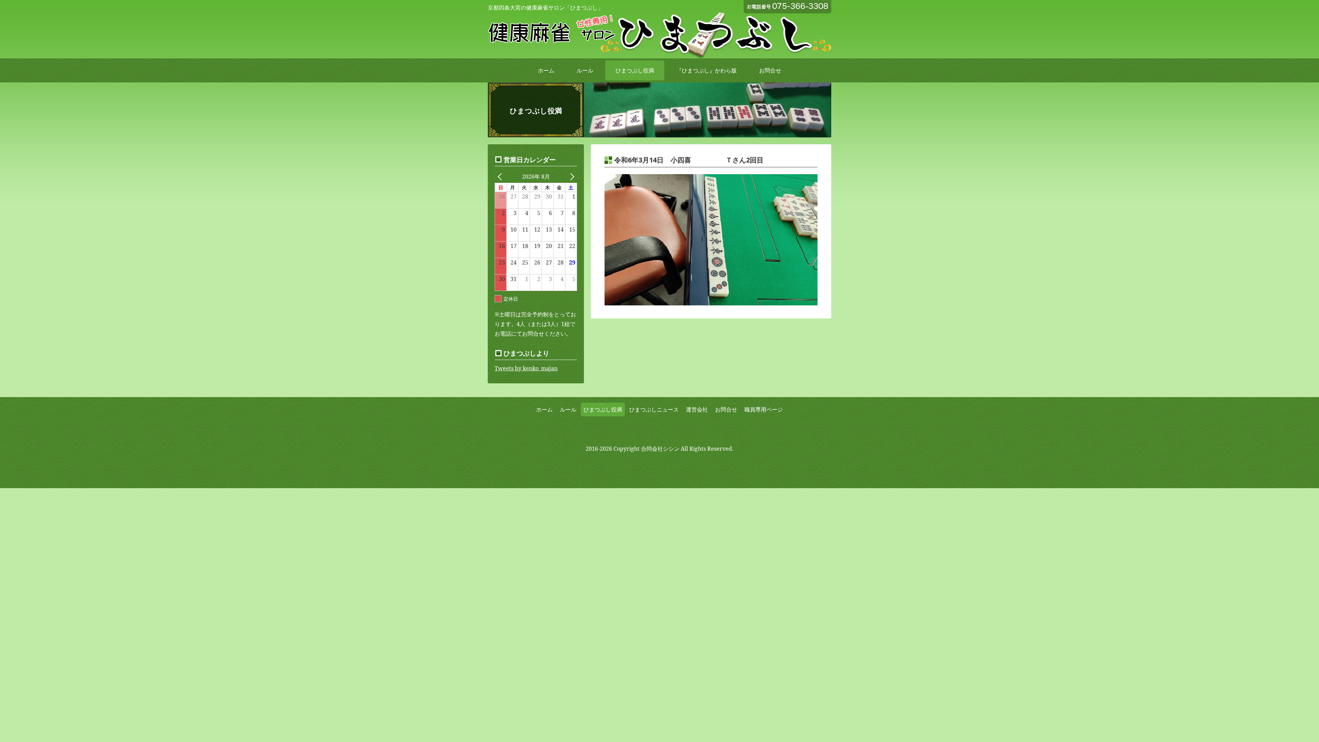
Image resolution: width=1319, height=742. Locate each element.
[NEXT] (570, 176)
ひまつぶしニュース (654, 409)
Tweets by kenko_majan (526, 368)
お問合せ (770, 70)
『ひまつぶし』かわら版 (706, 70)
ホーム (546, 70)
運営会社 (697, 409)
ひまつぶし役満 (635, 70)
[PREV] (501, 176)
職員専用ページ (763, 409)
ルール (585, 70)
